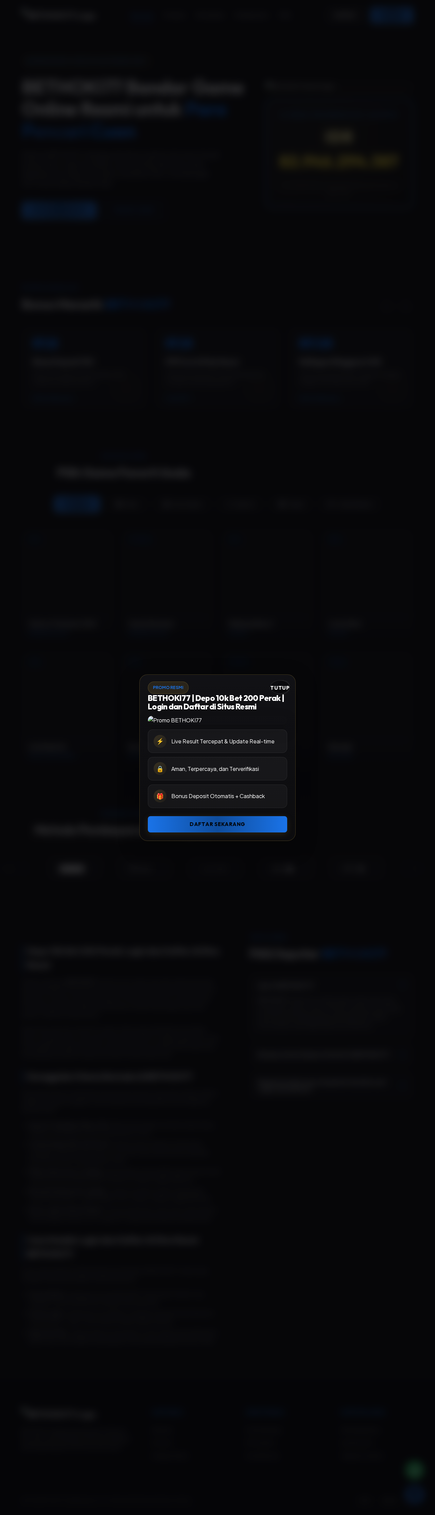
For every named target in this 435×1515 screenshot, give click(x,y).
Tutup (280, 688)
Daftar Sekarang (217, 824)
